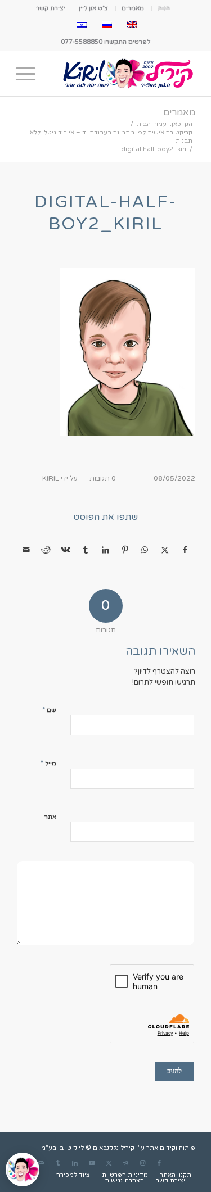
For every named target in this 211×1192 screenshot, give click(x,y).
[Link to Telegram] (125, 1163)
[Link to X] (108, 1163)
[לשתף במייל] (25, 550)
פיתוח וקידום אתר (170, 1148)
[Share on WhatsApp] (144, 550)
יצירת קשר (50, 8)
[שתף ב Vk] (65, 550)
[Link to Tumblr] (58, 1163)
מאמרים (133, 8)
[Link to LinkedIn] (74, 1163)
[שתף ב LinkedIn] (105, 550)
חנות (164, 8)
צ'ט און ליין (93, 8)
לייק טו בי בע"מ (62, 1148)
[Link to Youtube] (91, 1163)
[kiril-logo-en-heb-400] (123, 73)
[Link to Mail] (41, 1163)
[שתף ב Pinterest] (124, 550)
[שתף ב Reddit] (45, 550)
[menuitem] (163, 8)
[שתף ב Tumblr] (85, 550)
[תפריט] (29, 73)
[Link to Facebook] (159, 1163)
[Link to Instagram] (142, 1163)
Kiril (50, 478)
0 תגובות (102, 478)
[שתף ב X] (164, 550)
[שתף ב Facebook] (185, 550)
